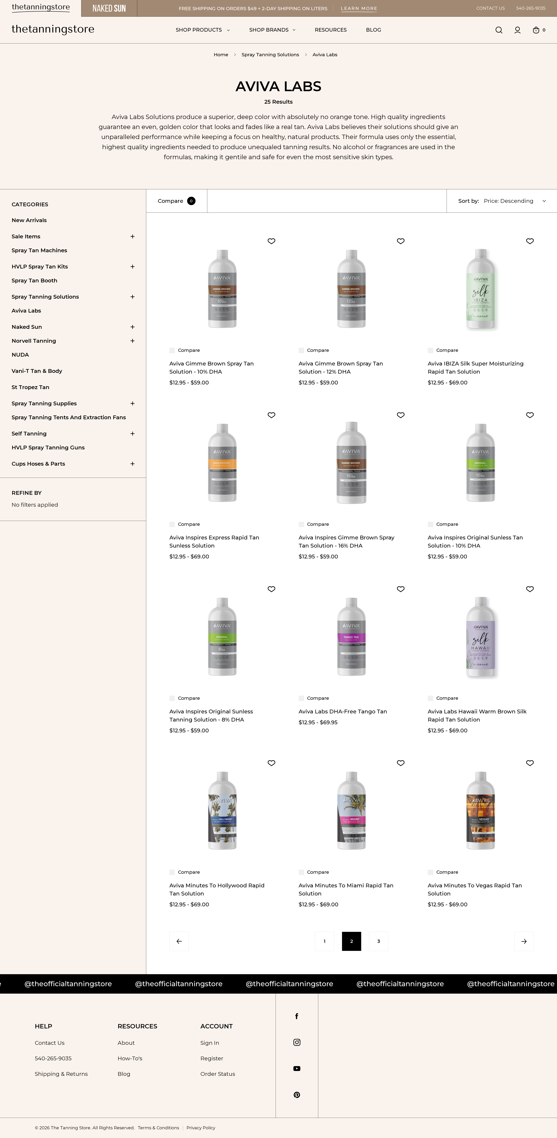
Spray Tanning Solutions (45, 296)
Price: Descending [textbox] (509, 201)
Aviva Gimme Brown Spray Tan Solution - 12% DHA (341, 367)
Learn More (359, 8)
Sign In (209, 1043)
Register (211, 1058)
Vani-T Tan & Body (37, 371)
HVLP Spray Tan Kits (40, 266)
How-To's (130, 1058)
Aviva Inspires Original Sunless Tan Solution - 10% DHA (475, 541)
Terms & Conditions (158, 1127)
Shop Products (199, 30)
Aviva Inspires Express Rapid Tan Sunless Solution (214, 541)
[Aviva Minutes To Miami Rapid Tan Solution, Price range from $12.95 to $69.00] (352, 811)
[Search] (498, 30)
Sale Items (26, 236)
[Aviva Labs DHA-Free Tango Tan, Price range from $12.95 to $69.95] (352, 637)
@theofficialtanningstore (90, 984)
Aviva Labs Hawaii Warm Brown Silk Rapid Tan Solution (477, 715)
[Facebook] (296, 1016)
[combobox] (518, 201)
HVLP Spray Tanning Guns (48, 447)
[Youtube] (297, 1068)
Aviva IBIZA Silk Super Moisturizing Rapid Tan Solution (476, 367)
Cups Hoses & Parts (38, 463)
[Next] (524, 941)
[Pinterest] (296, 1094)
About (126, 1043)
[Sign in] (517, 30)
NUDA (20, 354)
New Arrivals (29, 220)
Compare (175, 201)
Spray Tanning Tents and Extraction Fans (69, 417)
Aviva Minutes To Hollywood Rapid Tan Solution (217, 889)
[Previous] (179, 941)
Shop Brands (269, 30)
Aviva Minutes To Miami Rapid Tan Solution (346, 889)
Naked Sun (27, 327)
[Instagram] (296, 1042)
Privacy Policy (201, 1127)
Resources (331, 30)
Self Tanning (29, 433)
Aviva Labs (26, 310)
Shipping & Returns (61, 1074)
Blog (373, 30)
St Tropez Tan (30, 387)
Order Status (217, 1074)
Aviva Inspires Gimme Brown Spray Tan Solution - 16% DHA (346, 541)
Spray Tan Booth (34, 280)
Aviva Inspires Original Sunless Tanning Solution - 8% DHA (211, 715)
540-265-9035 (530, 8)
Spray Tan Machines (39, 250)
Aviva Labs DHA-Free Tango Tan (343, 711)
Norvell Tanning (34, 340)
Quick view (222, 331)
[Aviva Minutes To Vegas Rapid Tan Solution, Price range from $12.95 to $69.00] (481, 811)
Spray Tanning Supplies (44, 403)
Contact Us (490, 8)
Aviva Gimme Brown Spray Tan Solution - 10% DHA (211, 367)
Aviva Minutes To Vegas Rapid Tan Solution (475, 889)
